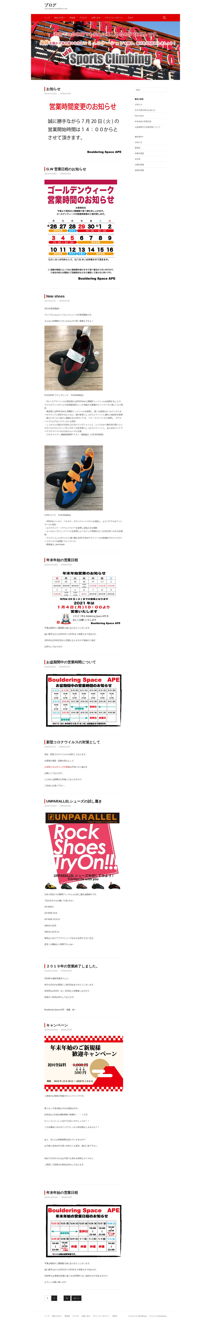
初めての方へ (59, 18)
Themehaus (162, 1316)
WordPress (142, 1316)
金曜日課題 (139, 170)
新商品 (137, 148)
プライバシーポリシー (114, 18)
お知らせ (53, 89)
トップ (47, 18)
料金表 (72, 18)
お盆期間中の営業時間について (71, 662)
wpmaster (65, 94)
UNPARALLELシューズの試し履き (74, 801)
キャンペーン (57, 1025)
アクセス (83, 18)
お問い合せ (95, 18)
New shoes (55, 296)
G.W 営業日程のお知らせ (66, 169)
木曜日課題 (139, 153)
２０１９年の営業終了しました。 (73, 966)
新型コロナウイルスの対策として (73, 742)
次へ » (76, 1298)
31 (67, 1298)
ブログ (50, 5)
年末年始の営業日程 (62, 560)
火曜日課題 (139, 165)
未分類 (137, 159)
